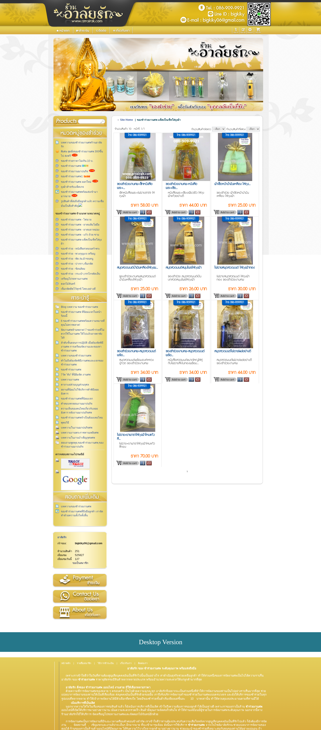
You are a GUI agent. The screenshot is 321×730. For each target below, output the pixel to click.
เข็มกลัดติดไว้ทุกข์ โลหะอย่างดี (78, 288)
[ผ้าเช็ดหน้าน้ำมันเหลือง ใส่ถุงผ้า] (235, 180)
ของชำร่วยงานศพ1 (72, 176)
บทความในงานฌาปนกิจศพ (76, 427)
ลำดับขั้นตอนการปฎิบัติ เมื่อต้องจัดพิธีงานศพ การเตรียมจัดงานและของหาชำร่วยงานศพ (82, 346)
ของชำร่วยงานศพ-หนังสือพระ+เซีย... (181, 186)
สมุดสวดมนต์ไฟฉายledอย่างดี (232, 351)
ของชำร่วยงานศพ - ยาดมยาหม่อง (80, 229)
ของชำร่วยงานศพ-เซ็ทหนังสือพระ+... (134, 186)
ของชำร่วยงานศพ (71, 165)
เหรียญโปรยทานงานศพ (74, 278)
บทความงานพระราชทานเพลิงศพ (79, 432)
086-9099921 (140, 135)
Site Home (126, 119)
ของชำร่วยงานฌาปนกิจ (75, 171)
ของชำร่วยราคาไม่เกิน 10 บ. (77, 160)
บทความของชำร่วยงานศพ (76, 355)
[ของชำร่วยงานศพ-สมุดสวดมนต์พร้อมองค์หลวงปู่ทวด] (138, 347)
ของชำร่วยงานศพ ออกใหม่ (76, 181)
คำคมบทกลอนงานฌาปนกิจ (76, 403)
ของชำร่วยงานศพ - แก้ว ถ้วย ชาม (80, 234)
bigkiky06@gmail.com (88, 543)
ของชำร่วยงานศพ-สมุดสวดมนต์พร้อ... (136, 353)
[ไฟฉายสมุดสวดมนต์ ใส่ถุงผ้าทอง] (235, 264)
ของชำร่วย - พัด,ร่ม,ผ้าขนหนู (77, 258)
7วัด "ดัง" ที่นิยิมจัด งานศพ (76, 374)
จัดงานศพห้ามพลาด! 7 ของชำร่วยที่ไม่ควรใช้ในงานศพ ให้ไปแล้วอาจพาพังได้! (82, 333)
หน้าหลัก (66, 663)
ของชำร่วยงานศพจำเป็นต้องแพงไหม (82, 417)
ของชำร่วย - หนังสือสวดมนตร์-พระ (80, 248)
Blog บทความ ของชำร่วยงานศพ (79, 306)
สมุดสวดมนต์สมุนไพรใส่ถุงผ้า (184, 267)
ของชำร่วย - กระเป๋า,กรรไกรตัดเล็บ (80, 273)
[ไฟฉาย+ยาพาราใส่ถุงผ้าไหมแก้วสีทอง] (137, 431)
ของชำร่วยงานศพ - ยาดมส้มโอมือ (80, 224)
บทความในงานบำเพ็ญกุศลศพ (78, 437)
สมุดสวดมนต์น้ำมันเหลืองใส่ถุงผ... (137, 267)
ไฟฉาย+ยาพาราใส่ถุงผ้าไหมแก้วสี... (136, 436)
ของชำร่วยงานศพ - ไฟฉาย (76, 219)
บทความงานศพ (70, 379)
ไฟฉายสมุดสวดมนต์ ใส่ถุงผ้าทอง (234, 267)
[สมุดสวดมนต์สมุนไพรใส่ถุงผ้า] (186, 264)
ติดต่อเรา (79, 597)
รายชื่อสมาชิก (84, 663)
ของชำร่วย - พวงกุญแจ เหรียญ (78, 253)
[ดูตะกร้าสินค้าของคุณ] (259, 30)
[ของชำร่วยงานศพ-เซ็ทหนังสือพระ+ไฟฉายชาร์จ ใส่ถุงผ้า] (138, 180)
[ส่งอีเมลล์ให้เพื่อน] (149, 214)
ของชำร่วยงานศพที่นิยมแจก (77, 398)
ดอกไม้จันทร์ (68, 283)
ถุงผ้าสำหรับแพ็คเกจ (72, 186)
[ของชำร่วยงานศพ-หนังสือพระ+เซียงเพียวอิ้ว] (186, 180)
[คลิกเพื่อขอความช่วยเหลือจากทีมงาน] (250, 30)
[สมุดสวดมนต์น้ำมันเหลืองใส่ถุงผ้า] (137, 264)
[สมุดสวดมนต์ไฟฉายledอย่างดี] (235, 347)
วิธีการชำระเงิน (79, 580)
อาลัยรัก (61, 537)
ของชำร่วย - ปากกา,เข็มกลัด (77, 263)
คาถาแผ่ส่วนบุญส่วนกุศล (75, 384)
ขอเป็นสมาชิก (80, 563)
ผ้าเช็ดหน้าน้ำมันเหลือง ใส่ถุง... (232, 184)
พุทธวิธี (65, 422)
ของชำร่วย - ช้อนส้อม (73, 268)
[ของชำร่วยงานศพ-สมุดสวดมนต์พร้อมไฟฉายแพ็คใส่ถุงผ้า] (186, 347)
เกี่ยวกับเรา (79, 613)
